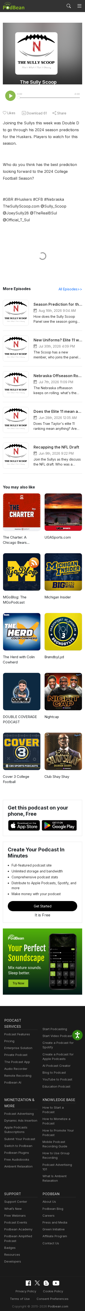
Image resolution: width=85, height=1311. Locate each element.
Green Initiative (53, 1229)
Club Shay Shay (56, 776)
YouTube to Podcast (57, 1079)
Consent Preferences (52, 1299)
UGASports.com (57, 537)
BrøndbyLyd (54, 657)
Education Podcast (56, 1086)
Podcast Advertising (19, 1113)
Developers (12, 1261)
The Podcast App (17, 1062)
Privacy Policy (26, 1291)
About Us (49, 1201)
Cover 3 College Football (16, 779)
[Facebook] (28, 1283)
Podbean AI (12, 1082)
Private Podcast (15, 1055)
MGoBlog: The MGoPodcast (14, 600)
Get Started (42, 906)
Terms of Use (20, 1299)
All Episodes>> (70, 289)
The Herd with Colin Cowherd (19, 660)
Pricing (9, 1041)
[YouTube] (56, 1283)
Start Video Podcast (57, 1036)
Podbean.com (58, 1306)
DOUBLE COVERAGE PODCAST (20, 719)
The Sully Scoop (38, 82)
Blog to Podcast (54, 1072)
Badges (10, 1248)
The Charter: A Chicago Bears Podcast (15, 540)
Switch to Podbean (18, 1146)
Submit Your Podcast (19, 1139)
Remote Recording (17, 1075)
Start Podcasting (54, 1029)
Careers (48, 1215)
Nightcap (51, 716)
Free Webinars (15, 1215)
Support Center (15, 1201)
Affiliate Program (54, 1236)
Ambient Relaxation (18, 1166)
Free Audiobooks (16, 1159)
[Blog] (46, 1283)
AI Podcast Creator (56, 1065)
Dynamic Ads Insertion (20, 1120)
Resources (12, 1254)
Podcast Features (17, 1034)
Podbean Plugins (16, 1152)
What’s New (13, 1209)
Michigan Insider (57, 597)
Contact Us (50, 1243)
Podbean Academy (18, 1229)
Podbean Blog (52, 1209)
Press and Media (54, 1222)
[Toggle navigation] (79, 6)
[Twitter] (37, 1283)
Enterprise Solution (18, 1048)
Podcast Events (15, 1222)
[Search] (69, 6)
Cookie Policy (53, 1291)
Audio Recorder (15, 1069)
